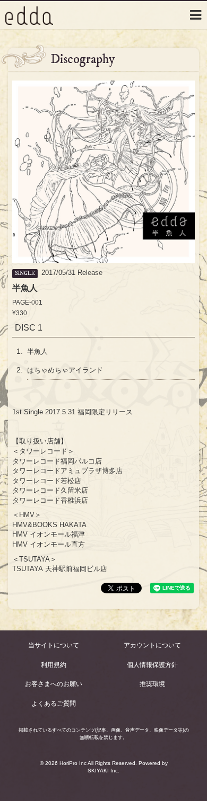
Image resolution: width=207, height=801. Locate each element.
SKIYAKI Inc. (103, 770)
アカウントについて (152, 645)
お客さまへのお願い (53, 684)
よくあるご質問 (53, 703)
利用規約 (53, 665)
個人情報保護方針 (152, 665)
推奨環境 (152, 684)
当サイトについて (53, 645)
